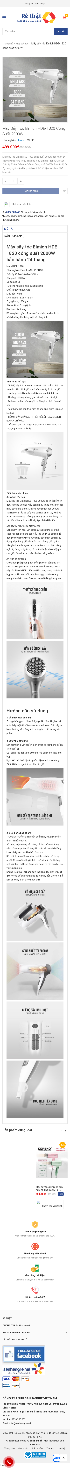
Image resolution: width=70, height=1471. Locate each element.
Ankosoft (35, 1444)
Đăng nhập (39, 3)
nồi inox (27, 216)
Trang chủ (9, 1448)
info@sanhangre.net (20, 1423)
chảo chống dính (13, 216)
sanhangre (37, 216)
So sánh (4, 1465)
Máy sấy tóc (19, 247)
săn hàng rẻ (50, 216)
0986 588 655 (13, 212)
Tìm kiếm (60, 31)
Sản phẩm (37, 1448)
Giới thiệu (23, 1448)
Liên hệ (61, 1448)
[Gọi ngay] (9, 1462)
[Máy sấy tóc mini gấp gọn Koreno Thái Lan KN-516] (52, 1162)
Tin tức (50, 1448)
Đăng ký (29, 3)
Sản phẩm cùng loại (17, 1130)
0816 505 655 (19, 1419)
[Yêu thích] (64, 191)
